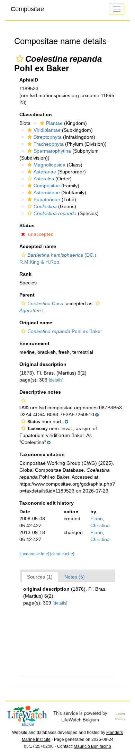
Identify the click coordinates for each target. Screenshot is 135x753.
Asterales (44, 178)
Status (27, 225)
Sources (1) (40, 577)
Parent (27, 295)
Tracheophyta (49, 144)
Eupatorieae (47, 199)
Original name (35, 322)
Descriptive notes (40, 392)
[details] (56, 380)
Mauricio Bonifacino (92, 746)
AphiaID (28, 80)
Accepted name (37, 246)
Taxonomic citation (42, 454)
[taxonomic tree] (34, 553)
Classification (35, 114)
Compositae (27, 9)
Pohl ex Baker (64, 331)
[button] (19, 58)
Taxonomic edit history (46, 503)
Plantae (54, 123)
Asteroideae (47, 192)
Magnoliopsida (49, 165)
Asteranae (45, 171)
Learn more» (120, 716)
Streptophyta (48, 137)
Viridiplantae (47, 130)
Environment (34, 343)
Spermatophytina (52, 151)
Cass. (45, 303)
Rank (25, 274)
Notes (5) (74, 577)
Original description (42, 364)
